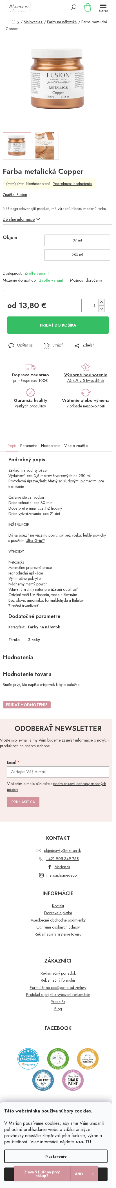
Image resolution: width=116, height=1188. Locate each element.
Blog (58, 1009)
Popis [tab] (12, 445)
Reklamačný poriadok (58, 973)
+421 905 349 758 (62, 858)
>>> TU (83, 1142)
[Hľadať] (73, 7)
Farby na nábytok (44, 627)
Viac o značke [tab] (76, 445)
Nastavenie (56, 1156)
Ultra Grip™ (35, 540)
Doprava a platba (58, 913)
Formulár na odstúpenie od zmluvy (58, 987)
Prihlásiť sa (23, 802)
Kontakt (58, 906)
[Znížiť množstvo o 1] (101, 308)
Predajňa (58, 1001)
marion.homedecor (62, 875)
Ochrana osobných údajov (58, 927)
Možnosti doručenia (86, 280)
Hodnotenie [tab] (50, 445)
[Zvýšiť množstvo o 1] (101, 302)
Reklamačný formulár (58, 980)
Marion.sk (62, 867)
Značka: (15, 194)
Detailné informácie (19, 219)
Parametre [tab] (28, 445)
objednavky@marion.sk (62, 850)
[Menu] (103, 7)
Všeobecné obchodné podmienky (58, 920)
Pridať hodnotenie (27, 705)
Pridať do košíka (58, 325)
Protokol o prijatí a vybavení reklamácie (58, 994)
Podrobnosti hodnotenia (72, 183)
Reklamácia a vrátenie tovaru (58, 934)
